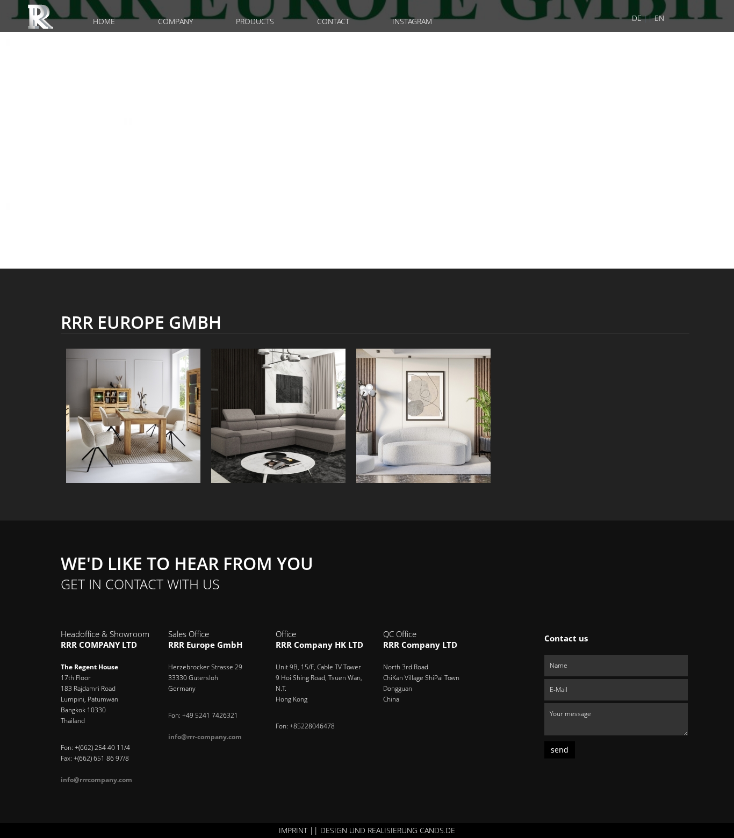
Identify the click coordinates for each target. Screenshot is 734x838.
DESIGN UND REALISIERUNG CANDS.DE (387, 830)
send (560, 750)
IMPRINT (293, 830)
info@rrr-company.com (205, 736)
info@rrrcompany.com (96, 779)
